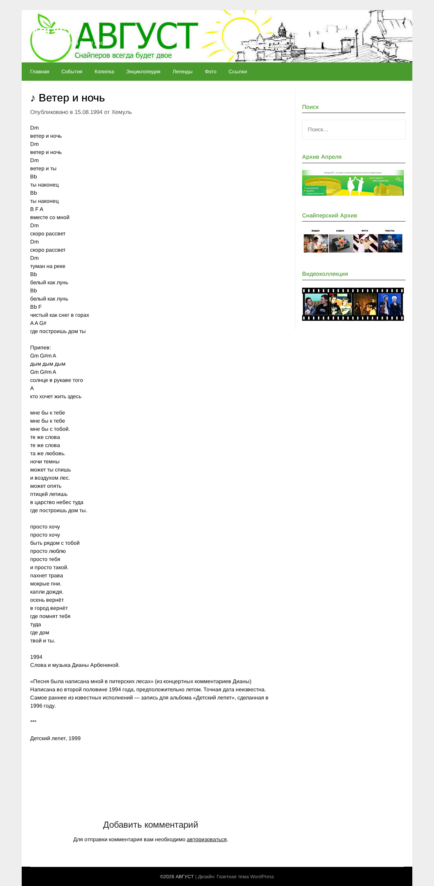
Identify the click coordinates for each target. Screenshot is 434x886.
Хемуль (122, 112)
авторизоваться (207, 839)
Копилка (104, 71)
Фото (210, 71)
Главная (39, 71)
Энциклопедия (143, 71)
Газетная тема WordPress (245, 876)
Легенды (183, 71)
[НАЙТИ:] (354, 129)
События (71, 71)
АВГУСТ (52, 31)
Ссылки (238, 71)
